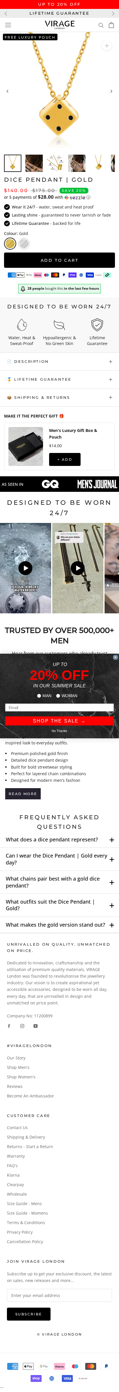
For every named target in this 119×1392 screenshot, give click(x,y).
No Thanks (59, 731)
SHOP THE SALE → (59, 721)
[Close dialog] (116, 657)
